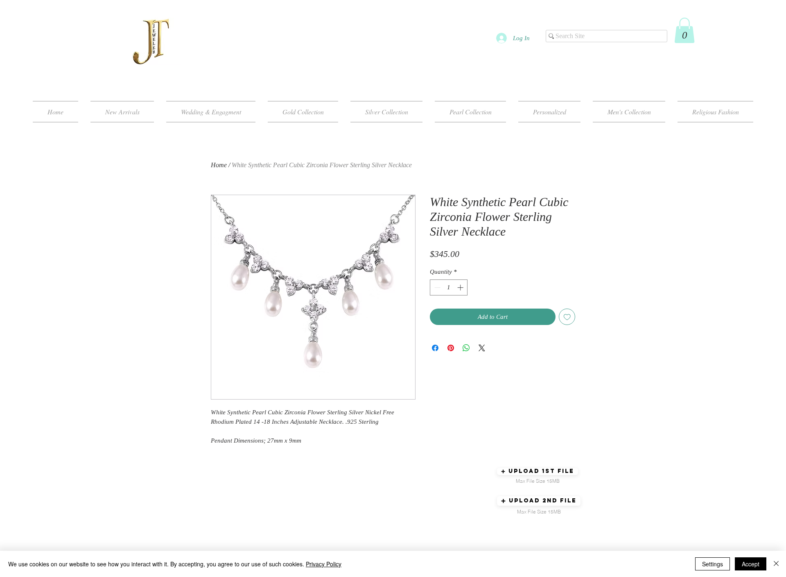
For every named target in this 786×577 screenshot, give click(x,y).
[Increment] (461, 287)
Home (219, 164)
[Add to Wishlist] (567, 317)
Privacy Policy (323, 564)
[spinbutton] (449, 287)
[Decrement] (436, 287)
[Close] (776, 563)
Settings (712, 564)
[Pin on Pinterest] (451, 348)
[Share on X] (482, 348)
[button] (684, 30)
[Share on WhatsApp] (466, 348)
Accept (750, 564)
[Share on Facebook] (435, 348)
